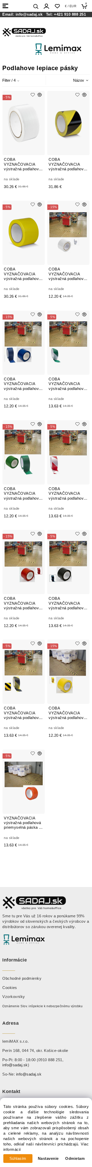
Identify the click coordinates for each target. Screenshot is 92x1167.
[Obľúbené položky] (57, 6)
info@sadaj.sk (30, 14)
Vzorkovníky (13, 997)
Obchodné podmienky (21, 978)
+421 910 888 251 (70, 14)
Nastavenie (48, 1158)
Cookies (9, 988)
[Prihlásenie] (46, 6)
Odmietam (75, 1158)
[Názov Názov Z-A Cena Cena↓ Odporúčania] (74, 80)
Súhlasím (17, 1158)
